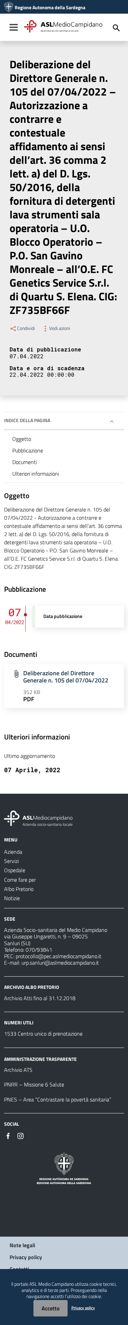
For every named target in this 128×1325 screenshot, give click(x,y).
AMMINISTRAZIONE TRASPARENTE (40, 1058)
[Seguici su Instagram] (20, 1135)
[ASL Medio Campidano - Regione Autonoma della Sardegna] (38, 817)
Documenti (24, 462)
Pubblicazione (27, 450)
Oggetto (21, 439)
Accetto (50, 1308)
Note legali (22, 1245)
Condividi (26, 328)
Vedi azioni (59, 328)
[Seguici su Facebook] (8, 1135)
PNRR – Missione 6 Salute (34, 1084)
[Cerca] (116, 27)
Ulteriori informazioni (35, 474)
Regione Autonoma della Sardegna (50, 7)
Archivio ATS (18, 1070)
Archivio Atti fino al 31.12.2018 (39, 998)
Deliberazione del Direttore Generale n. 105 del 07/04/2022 (65, 676)
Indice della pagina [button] (27, 420)
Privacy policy (26, 1257)
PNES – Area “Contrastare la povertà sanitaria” (57, 1099)
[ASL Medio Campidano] (8, 7)
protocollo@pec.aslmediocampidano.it (58, 956)
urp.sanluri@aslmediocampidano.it (60, 963)
